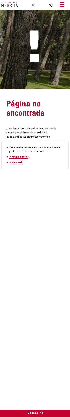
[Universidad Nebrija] (9, 5)
